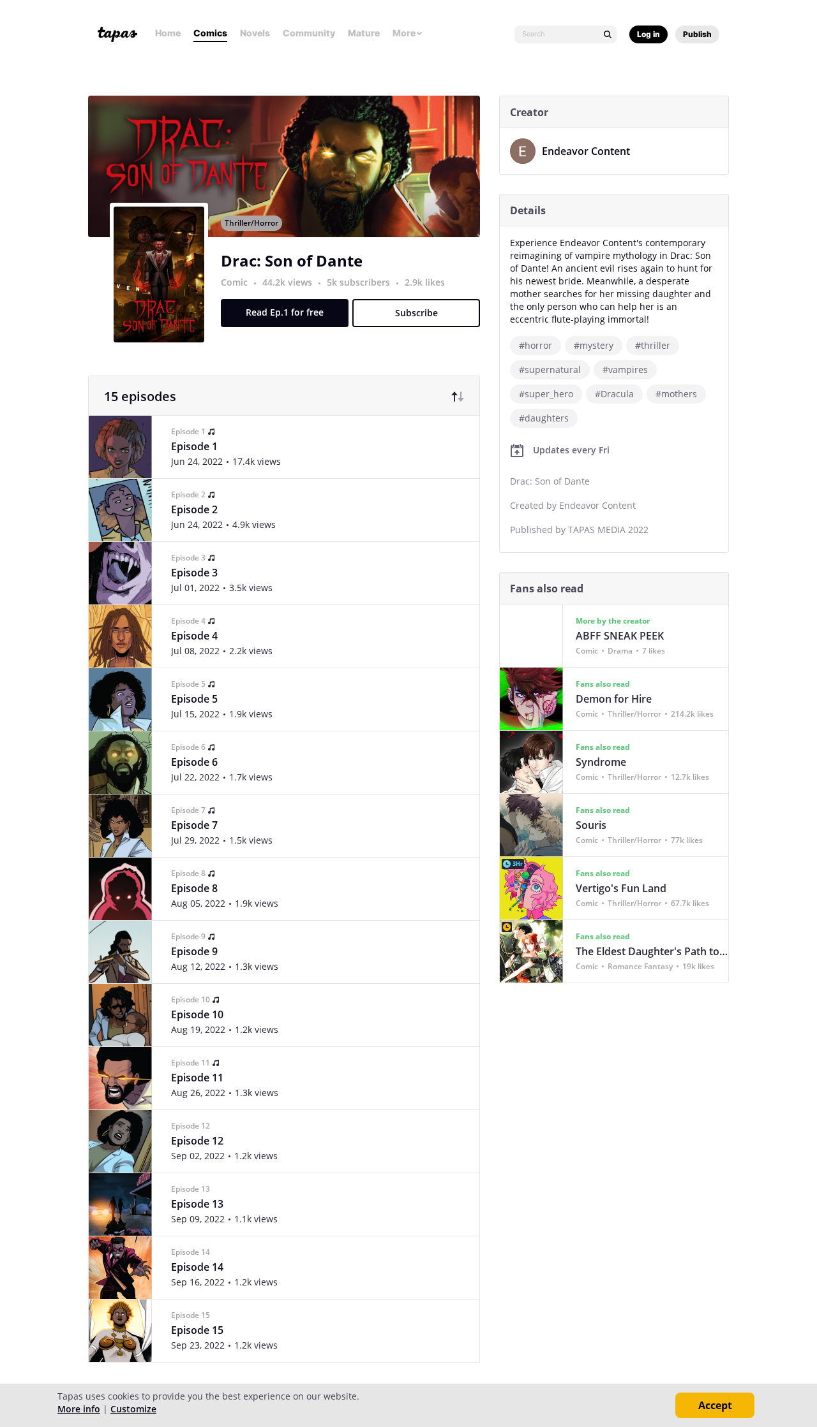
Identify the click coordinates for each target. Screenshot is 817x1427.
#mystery (593, 345)
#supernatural (550, 369)
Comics (210, 32)
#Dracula (614, 394)
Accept (715, 1405)
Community (309, 32)
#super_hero (546, 394)
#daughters (544, 418)
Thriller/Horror (251, 222)
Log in (648, 34)
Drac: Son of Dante (292, 260)
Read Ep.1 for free (285, 312)
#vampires (625, 369)
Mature (364, 32)
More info (78, 1409)
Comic (234, 282)
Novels (255, 32)
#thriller (652, 345)
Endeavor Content (586, 151)
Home (168, 32)
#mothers (676, 394)
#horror (535, 345)
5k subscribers (360, 282)
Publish (697, 34)
